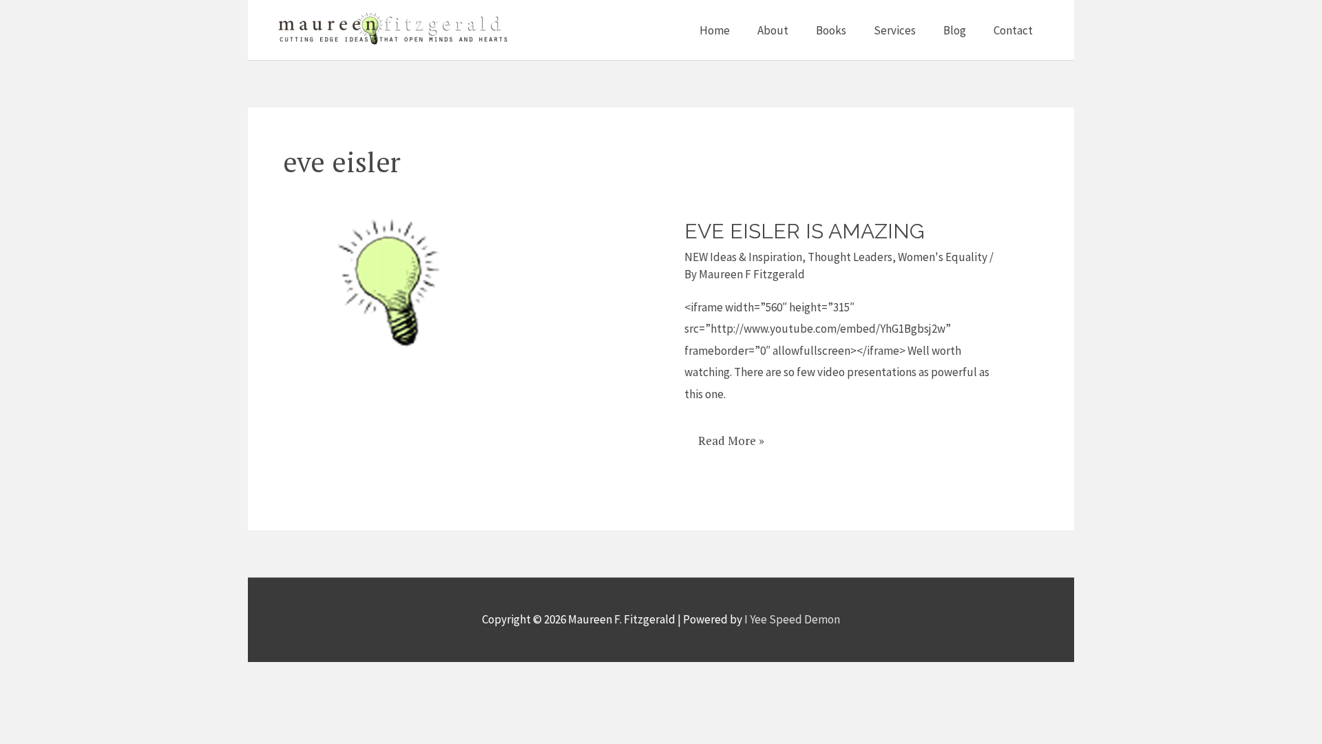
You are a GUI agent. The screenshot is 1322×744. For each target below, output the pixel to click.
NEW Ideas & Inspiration (743, 257)
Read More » (730, 435)
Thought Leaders (850, 257)
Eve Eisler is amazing (804, 231)
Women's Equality (942, 257)
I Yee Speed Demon (792, 619)
